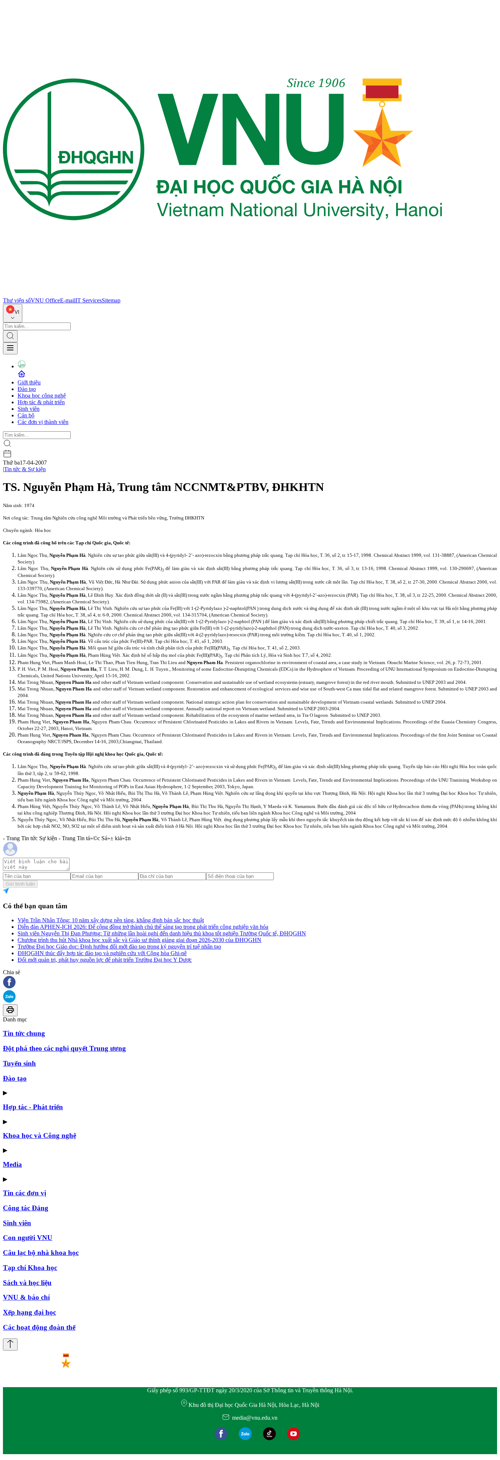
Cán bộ (26, 415)
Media (12, 1164)
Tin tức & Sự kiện (25, 469)
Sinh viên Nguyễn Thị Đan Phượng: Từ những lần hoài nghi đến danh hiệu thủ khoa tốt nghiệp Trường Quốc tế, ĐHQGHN (162, 933)
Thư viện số (17, 300)
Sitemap (111, 300)
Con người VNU (27, 1237)
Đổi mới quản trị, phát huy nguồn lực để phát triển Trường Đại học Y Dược (105, 960)
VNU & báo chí (26, 1297)
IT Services (88, 300)
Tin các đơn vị (24, 1193)
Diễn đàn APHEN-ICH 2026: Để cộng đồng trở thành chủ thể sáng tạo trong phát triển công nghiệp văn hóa (143, 927)
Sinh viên (29, 409)
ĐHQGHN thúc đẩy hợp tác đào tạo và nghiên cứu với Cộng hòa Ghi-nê (102, 953)
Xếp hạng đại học (29, 1312)
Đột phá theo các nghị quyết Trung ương (64, 1048)
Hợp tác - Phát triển (33, 1107)
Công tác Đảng (25, 1208)
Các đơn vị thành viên (43, 422)
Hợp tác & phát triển (41, 402)
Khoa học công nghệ (42, 395)
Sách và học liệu (27, 1282)
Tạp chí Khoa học (30, 1267)
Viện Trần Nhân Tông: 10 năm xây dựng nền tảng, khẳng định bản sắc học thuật (111, 920)
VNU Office (45, 300)
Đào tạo (27, 389)
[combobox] (12, 313)
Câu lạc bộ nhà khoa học (41, 1252)
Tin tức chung (24, 1033)
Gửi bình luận (20, 884)
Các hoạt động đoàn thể (39, 1327)
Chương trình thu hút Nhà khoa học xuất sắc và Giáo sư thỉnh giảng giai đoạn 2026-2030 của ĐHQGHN (139, 940)
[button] (250, 983)
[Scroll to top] (10, 1344)
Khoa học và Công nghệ (39, 1135)
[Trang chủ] (222, 294)
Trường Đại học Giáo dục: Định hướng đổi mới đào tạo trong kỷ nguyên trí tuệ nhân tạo (119, 946)
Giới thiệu (29, 382)
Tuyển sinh (19, 1063)
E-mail (67, 300)
